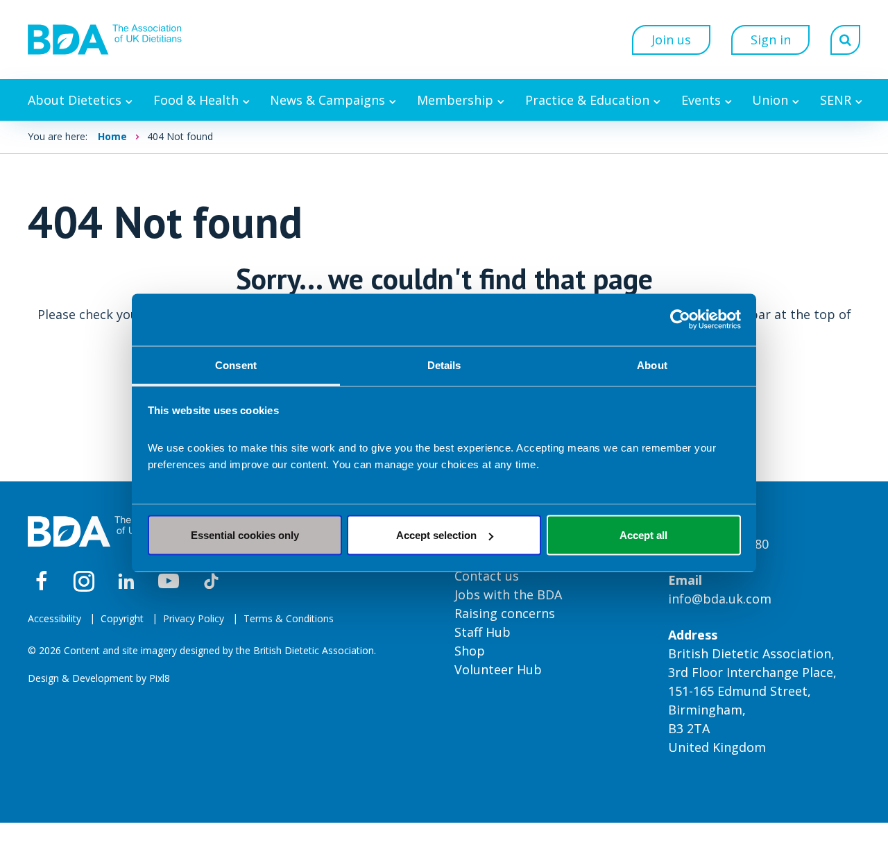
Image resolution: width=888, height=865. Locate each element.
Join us (671, 39)
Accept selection (436, 535)
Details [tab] (444, 364)
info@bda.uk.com (719, 598)
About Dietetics (74, 100)
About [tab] (652, 364)
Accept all (643, 535)
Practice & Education (587, 100)
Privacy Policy (193, 618)
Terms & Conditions (289, 618)
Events (701, 100)
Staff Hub (482, 632)
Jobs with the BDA (508, 594)
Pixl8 (159, 678)
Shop (469, 650)
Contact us (486, 575)
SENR (835, 100)
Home (112, 136)
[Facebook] (42, 581)
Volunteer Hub (498, 669)
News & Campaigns (327, 100)
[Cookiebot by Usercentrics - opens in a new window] (680, 319)
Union (770, 100)
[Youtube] (168, 581)
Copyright (122, 618)
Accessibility (54, 618)
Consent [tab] (236, 364)
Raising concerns (504, 613)
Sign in (771, 39)
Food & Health (196, 100)
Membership (455, 100)
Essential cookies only (245, 535)
